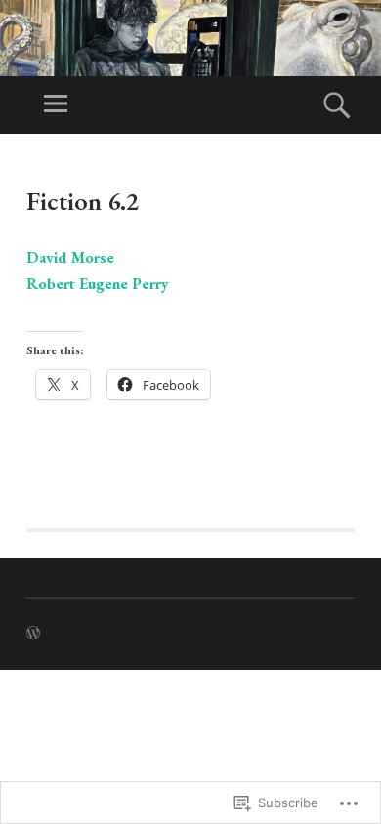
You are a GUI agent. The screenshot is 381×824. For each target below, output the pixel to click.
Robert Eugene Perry (97, 283)
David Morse (70, 257)
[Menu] (55, 105)
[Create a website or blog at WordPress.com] (33, 633)
